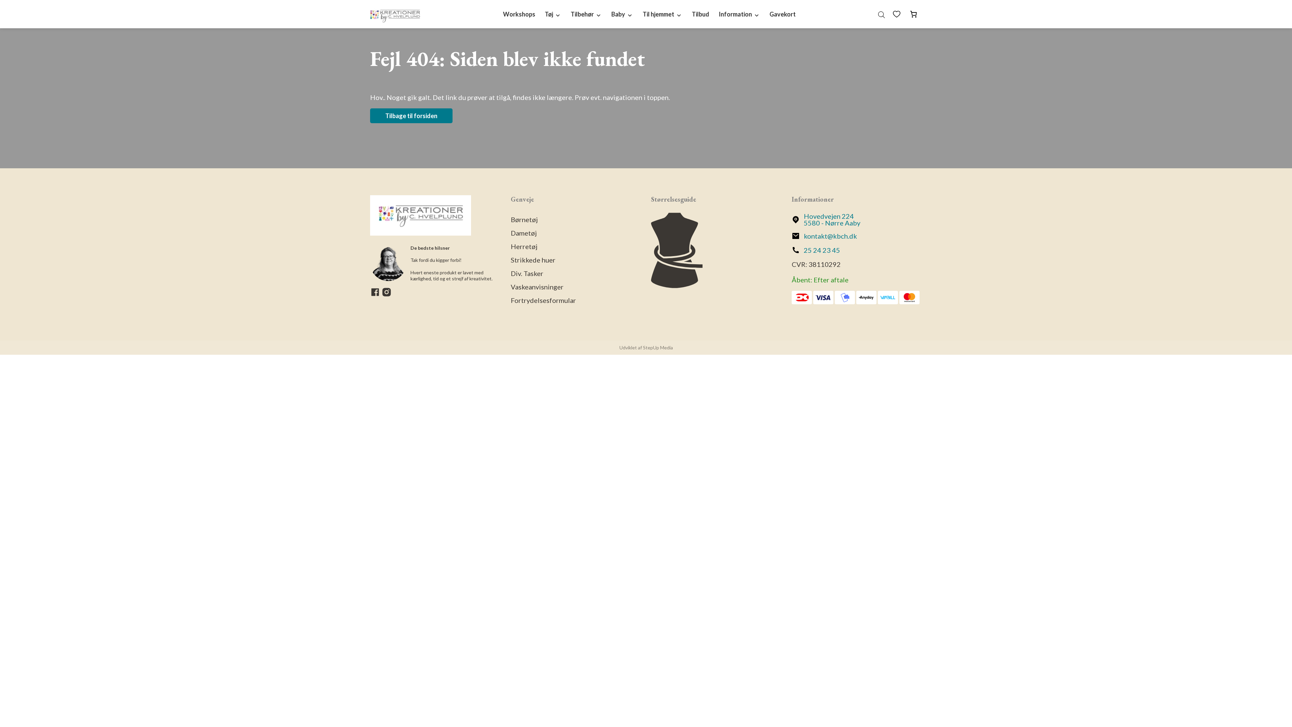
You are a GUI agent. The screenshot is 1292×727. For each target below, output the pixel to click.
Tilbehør (582, 14)
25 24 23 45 (822, 250)
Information (735, 14)
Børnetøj (524, 219)
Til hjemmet (658, 14)
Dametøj (524, 233)
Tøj (549, 14)
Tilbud (700, 14)
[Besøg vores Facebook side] (376, 294)
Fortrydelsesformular (543, 300)
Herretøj (524, 246)
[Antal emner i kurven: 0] (913, 14)
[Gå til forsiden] (395, 14)
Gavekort (782, 14)
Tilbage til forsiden (411, 115)
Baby (618, 14)
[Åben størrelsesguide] (677, 285)
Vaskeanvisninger (537, 287)
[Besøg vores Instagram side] (387, 294)
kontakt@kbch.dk (830, 236)
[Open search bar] (881, 14)
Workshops (519, 14)
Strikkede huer (533, 260)
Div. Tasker (527, 273)
